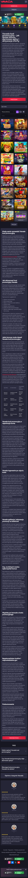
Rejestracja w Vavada (14, 737)
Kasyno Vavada (14, 99)
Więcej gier (14, 224)
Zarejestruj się (14, 6)
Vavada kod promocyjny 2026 (9, 256)
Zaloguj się (14, 9)
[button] (1, 20)
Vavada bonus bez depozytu (9, 374)
